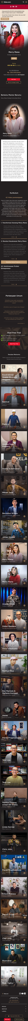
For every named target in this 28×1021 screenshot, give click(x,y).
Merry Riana (7, 559)
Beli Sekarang (5, 18)
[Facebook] (25, 993)
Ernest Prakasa (9, 894)
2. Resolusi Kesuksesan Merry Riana (13, 249)
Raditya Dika (8, 671)
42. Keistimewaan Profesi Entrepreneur (14, 274)
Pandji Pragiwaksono (11, 738)
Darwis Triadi (8, 915)
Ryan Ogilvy (7, 983)
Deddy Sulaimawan (11, 469)
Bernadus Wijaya (10, 513)
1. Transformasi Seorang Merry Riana (14, 228)
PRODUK (4, 1006)
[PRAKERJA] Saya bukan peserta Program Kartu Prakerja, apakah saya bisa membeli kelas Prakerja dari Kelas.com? (14, 312)
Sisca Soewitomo (10, 649)
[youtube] (22, 993)
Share (14, 58)
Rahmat (5, 402)
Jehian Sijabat (8, 537)
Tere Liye (6, 760)
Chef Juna (6, 938)
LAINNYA (4, 1011)
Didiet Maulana (9, 626)
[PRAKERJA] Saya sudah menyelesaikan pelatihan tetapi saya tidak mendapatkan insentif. (14, 302)
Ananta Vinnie (8, 604)
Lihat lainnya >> (21, 323)
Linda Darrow (8, 827)
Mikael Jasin (7, 493)
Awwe (5, 716)
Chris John (7, 849)
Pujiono (5, 424)
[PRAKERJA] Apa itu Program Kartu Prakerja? (14, 307)
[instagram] (20, 993)
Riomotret (6, 961)
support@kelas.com (14, 1002)
